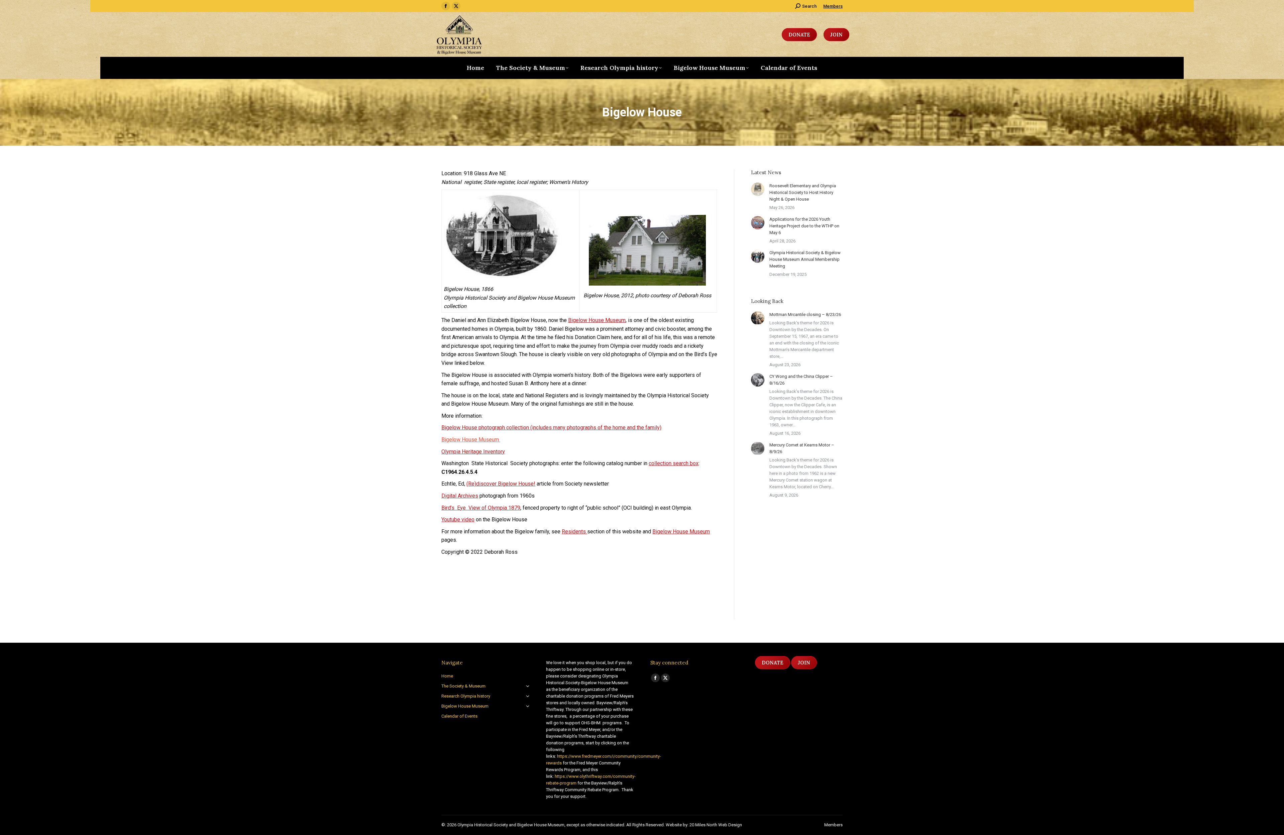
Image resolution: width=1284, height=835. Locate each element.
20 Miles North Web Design (715, 824)
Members (833, 6)
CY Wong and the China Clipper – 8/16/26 (801, 380)
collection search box (674, 463)
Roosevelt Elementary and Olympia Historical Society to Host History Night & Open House (802, 192)
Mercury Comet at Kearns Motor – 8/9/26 (801, 448)
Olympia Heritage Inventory (473, 451)
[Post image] (757, 189)
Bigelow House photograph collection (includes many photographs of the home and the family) (551, 427)
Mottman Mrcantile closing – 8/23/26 (805, 314)
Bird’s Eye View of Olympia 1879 (480, 508)
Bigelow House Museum (597, 320)
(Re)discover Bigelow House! (500, 484)
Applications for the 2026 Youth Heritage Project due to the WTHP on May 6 (804, 226)
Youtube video (457, 519)
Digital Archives (459, 496)
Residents (574, 531)
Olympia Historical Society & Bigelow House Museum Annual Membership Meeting (805, 259)
